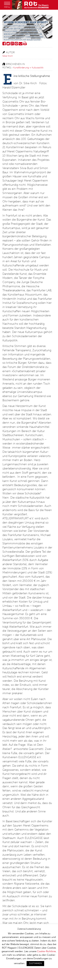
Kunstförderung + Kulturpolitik (28, 67)
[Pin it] (16, 44)
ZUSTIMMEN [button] (35, 963)
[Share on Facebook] (4, 44)
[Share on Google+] (12, 44)
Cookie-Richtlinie (46, 951)
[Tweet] (8, 44)
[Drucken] (25, 44)
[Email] (21, 44)
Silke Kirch (7, 56)
